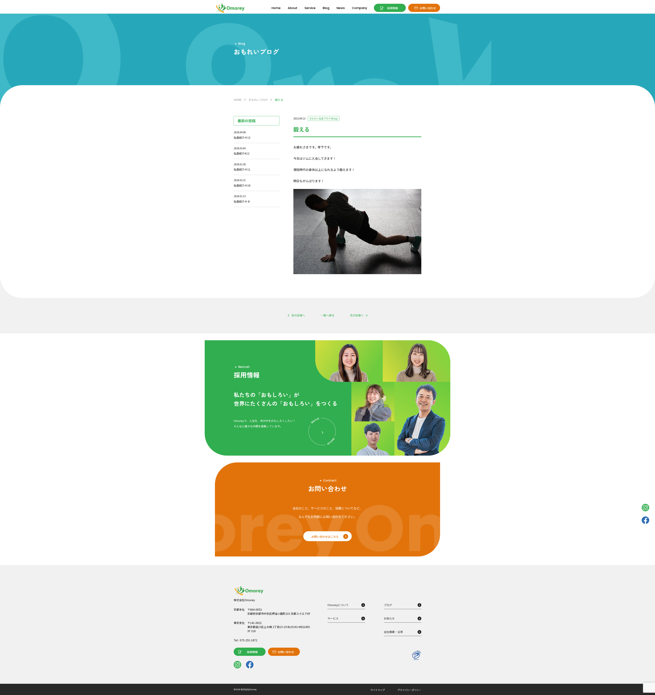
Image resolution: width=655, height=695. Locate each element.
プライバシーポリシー (409, 690)
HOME (238, 100)
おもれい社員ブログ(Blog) (323, 118)
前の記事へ (298, 315)
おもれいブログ (258, 100)
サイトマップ (377, 690)
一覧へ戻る (327, 315)
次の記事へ (357, 315)
